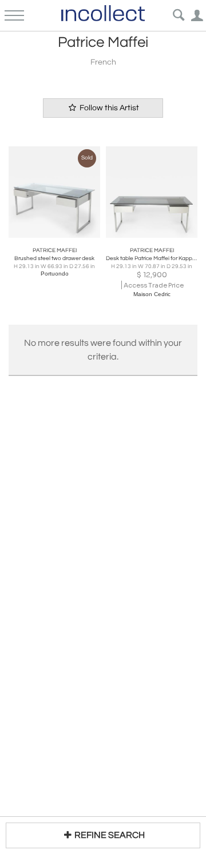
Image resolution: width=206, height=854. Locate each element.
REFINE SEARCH (109, 835)
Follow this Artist (108, 108)
